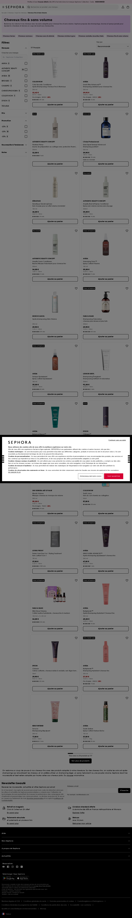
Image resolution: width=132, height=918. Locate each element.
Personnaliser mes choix (90, 476)
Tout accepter (113, 476)
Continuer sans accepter (117, 440)
